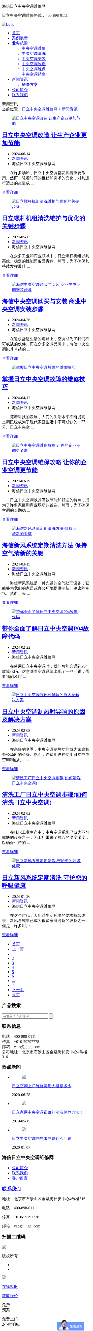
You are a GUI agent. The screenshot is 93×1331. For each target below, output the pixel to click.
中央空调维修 (34, 48)
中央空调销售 (34, 74)
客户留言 (20, 1178)
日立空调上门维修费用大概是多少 (41, 1086)
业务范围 (20, 43)
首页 (16, 33)
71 (14, 985)
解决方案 (30, 84)
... (13, 981)
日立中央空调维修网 (40, 109)
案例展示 (20, 38)
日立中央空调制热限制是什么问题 (41, 1138)
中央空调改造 (34, 64)
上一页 (18, 949)
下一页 (18, 990)
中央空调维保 (34, 69)
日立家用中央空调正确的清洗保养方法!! (47, 1112)
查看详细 (10, 192)
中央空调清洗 (34, 53)
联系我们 (20, 95)
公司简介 (20, 90)
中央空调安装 (34, 59)
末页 (16, 995)
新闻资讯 (20, 79)
